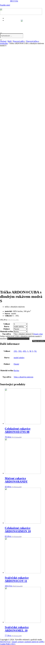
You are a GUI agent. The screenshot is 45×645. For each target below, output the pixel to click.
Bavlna (16, 370)
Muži (10, 41)
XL (35, 351)
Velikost (6, 324)
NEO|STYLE (5, 642)
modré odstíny (19, 358)
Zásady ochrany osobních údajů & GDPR (28, 642)
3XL (20, 351)
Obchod (3, 41)
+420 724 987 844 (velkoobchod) (19, 25)
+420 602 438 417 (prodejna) (18, 23)
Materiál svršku (6, 331)
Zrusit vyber (38, 334)
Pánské (16, 364)
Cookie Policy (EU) (7, 644)
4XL (24, 351)
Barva (6, 326)
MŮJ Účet (14, 1)
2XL (15, 351)
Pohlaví (6, 329)
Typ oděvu (6, 334)
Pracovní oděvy (19, 41)
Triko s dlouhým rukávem (23, 377)
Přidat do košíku (38, 341)
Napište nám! (5, 5)
